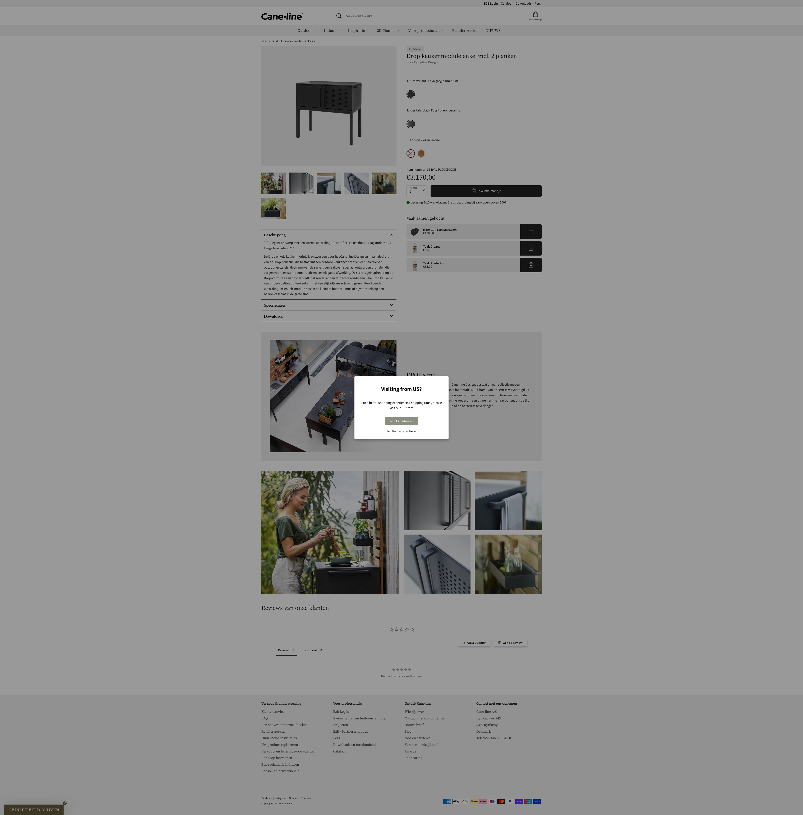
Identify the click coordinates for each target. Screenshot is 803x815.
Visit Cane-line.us (402, 421)
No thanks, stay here (401, 431)
